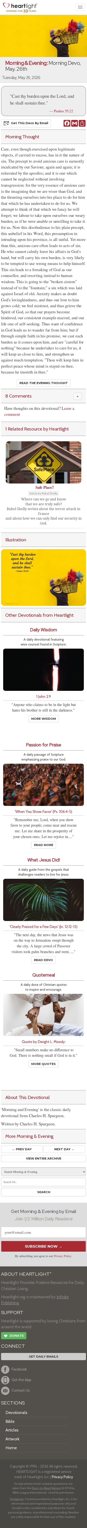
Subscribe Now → (43, 1246)
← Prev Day (22, 1149)
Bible (9, 1421)
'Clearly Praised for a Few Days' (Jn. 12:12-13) (43, 926)
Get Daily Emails (43, 1356)
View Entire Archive (43, 1158)
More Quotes (43, 1064)
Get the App (21, 1379)
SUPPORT (12, 1312)
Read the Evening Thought (43, 383)
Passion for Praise (43, 745)
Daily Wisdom (43, 630)
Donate (14, 1336)
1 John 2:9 (43, 696)
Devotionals (16, 1412)
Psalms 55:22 (63, 110)
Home (11, 1447)
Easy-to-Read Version (46, 1488)
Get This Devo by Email (29, 123)
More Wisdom (43, 719)
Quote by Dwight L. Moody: (43, 1041)
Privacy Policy (62, 1256)
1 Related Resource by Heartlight (37, 429)
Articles (11, 1430)
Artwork (12, 1438)
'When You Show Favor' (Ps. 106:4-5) (43, 811)
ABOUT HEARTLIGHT (26, 1274)
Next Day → (64, 1149)
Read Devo (43, 960)
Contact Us (21, 1390)
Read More (43, 845)
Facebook (19, 1369)
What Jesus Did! (43, 860)
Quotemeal (43, 975)
